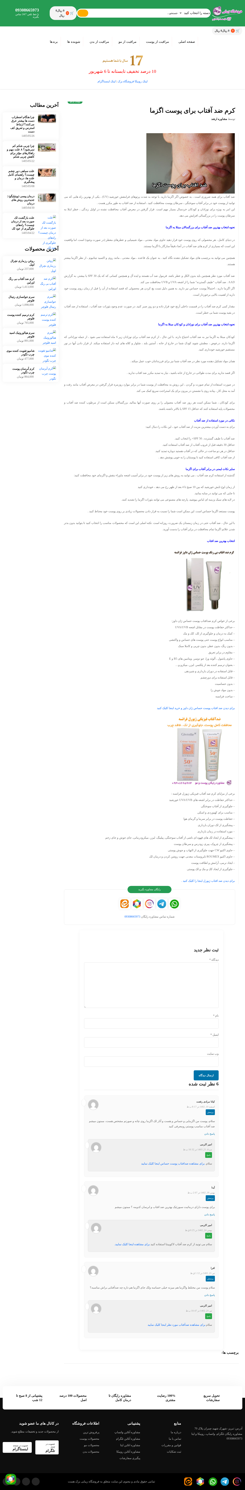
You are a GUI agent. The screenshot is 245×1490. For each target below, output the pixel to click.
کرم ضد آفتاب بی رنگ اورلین (21, 280)
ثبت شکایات (174, 1451)
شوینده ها (73, 41)
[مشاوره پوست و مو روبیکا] (11, 1478)
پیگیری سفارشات (129, 1458)
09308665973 (27, 10)
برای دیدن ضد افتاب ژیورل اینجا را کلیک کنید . (208, 880)
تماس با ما (175, 1438)
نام (216, 1015)
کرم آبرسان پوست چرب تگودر (23, 370)
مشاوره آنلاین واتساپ (127, 1432)
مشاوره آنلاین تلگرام (128, 1438)
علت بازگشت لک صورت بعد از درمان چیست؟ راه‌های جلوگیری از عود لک (22, 223)
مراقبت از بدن (99, 41)
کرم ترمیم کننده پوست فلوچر (20, 316)
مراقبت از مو (127, 41)
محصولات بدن (91, 1451)
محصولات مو (91, 1445)
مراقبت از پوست (157, 41)
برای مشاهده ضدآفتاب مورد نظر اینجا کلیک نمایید (176, 1324)
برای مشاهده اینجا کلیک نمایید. (132, 1244)
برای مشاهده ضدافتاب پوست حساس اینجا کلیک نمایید (173, 1163)
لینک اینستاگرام (107, 81)
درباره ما (176, 1432)
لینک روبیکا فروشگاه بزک (133, 81)
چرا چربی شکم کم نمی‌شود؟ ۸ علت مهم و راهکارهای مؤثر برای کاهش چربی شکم (20, 151)
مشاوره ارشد (219, 118)
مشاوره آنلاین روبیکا (128, 1451)
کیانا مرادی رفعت (205, 1101)
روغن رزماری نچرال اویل (22, 262)
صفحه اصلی (186, 41)
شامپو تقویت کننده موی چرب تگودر (20, 352)
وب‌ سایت (213, 1053)
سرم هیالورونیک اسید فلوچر (21, 334)
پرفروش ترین (91, 1432)
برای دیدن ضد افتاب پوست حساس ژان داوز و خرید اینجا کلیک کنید (196, 708)
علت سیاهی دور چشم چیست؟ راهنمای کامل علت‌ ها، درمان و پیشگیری (21, 176)
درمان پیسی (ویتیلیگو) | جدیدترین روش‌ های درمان (20, 200)
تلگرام (50, 1448)
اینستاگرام (20, 1447)
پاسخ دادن (209, 1134)
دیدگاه (214, 959)
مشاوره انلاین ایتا (130, 1445)
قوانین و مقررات (171, 1445)
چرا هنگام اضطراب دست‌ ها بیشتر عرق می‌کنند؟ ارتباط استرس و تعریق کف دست (22, 124)
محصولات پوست (89, 1438)
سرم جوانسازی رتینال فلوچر (21, 298)
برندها (54, 41)
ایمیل (214, 1034)
